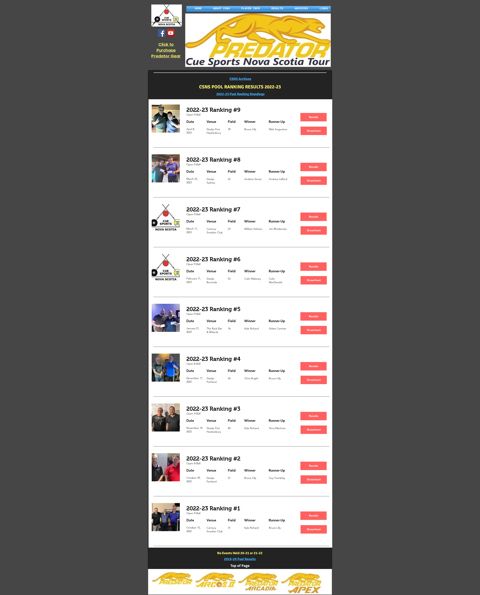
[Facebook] (161, 33)
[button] (219, 9)
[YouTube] (170, 33)
